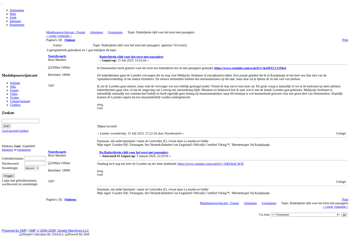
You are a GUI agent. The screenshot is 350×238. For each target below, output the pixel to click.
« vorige (51, 36)
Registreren (17, 24)
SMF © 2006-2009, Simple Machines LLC (59, 230)
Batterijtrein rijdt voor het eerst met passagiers (131, 56)
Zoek (13, 17)
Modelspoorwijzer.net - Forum (65, 32)
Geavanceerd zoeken (15, 130)
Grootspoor (115, 32)
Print (345, 40)
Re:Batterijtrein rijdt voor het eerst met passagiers (133, 152)
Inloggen (15, 21)
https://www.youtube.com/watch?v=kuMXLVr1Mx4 (250, 68)
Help (13, 14)
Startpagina (17, 10)
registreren (24, 149)
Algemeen (96, 32)
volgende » (65, 36)
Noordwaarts (57, 56)
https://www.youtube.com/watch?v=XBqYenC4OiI (210, 163)
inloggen (7, 149)
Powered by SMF (14, 230)
